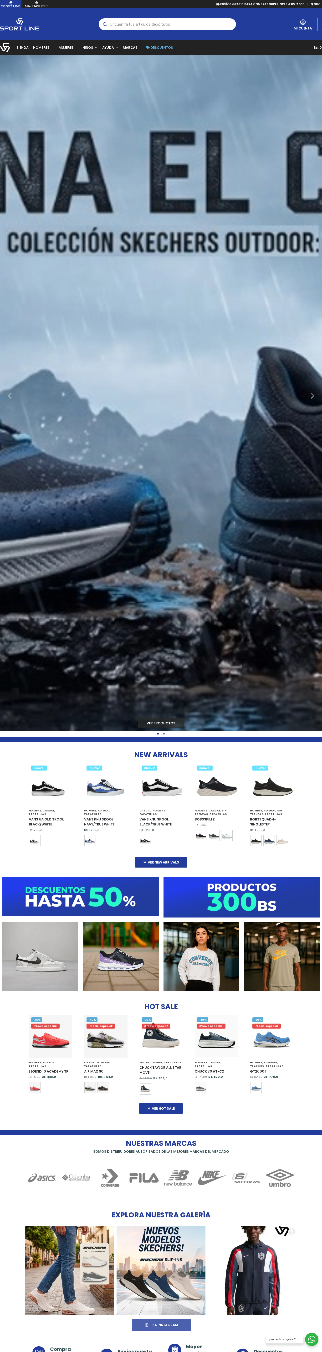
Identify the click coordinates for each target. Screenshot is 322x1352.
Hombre (35, 810)
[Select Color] (50, 841)
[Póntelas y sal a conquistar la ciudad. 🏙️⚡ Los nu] (161, 1270)
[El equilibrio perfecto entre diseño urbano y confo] (69, 1270)
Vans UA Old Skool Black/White (46, 822)
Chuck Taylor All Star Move (160, 1070)
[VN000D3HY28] (35, 840)
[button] (9, 396)
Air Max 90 (93, 1071)
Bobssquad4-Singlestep (263, 822)
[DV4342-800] (35, 1087)
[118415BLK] (256, 840)
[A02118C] (201, 1087)
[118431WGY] (227, 835)
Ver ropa (281, 956)
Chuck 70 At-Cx (209, 1071)
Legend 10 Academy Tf (48, 1071)
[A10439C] (145, 1089)
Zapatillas (37, 814)
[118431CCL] (214, 835)
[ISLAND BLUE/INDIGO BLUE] (256, 1087)
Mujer (144, 1062)
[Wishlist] (65, 770)
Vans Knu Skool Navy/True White (99, 822)
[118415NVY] (269, 840)
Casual (48, 810)
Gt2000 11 (258, 1071)
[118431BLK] (201, 835)
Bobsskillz (205, 819)
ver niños (121, 956)
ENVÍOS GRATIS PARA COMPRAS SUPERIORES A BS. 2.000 (262, 4)
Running (270, 1062)
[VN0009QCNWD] (90, 840)
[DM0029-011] (90, 1087)
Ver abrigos (201, 956)
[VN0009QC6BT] (145, 840)
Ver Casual (40, 956)
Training (257, 1066)
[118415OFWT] (282, 840)
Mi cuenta (303, 28)
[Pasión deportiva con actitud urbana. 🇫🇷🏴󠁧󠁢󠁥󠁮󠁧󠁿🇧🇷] (252, 1270)
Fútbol (48, 1062)
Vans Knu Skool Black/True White (155, 822)
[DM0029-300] (103, 1087)
